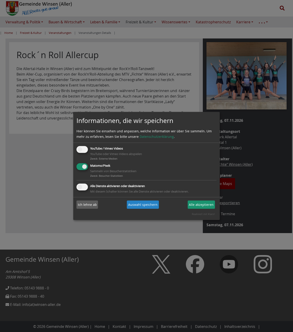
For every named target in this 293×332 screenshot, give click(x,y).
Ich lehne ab (87, 204)
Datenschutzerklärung (157, 136)
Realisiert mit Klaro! (203, 214)
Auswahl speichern (142, 204)
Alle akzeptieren (201, 204)
